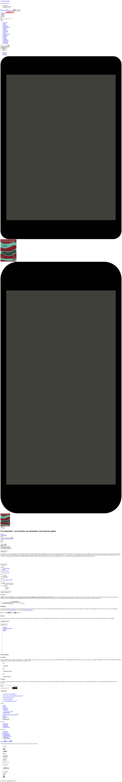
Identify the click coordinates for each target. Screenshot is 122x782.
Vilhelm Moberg (4, 535)
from (1, 684)
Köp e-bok (3, 544)
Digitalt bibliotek (6, 727)
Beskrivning (3, 551)
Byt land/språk (6, 719)
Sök (1, 17)
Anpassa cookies (7, 738)
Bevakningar (5, 726)
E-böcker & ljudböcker (7, 628)
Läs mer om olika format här (6, 538)
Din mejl (16, 687)
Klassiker (5, 627)
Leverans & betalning (5, 592)
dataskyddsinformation (28, 609)
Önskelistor (5, 724)
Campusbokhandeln (7, 711)
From (2, 686)
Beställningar (5, 723)
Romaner (5, 629)
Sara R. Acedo (6, 570)
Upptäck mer (3, 624)
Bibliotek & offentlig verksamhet (9, 714)
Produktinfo (3, 564)
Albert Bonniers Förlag (7, 579)
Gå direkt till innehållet (5, 1)
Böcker (4, 630)
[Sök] (2, 20)
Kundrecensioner (4, 621)
